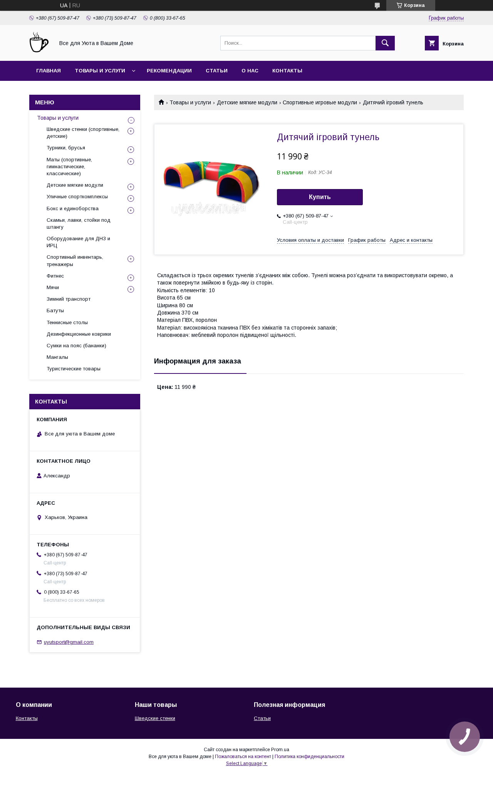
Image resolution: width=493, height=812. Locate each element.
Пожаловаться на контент (243, 756)
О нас (249, 71)
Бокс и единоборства (73, 208)
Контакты (287, 71)
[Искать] (385, 43)
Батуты (55, 310)
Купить (320, 197)
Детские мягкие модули (247, 102)
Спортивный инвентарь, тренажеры (75, 260)
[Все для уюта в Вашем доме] (39, 51)
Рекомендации (169, 71)
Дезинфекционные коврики (79, 334)
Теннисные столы (67, 322)
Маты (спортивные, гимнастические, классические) (69, 166)
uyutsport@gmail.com (69, 642)
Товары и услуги (100, 71)
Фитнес (55, 276)
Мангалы (57, 357)
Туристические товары (74, 369)
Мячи (53, 287)
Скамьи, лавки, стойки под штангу (79, 223)
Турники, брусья (66, 148)
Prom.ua (280, 749)
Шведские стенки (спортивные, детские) (83, 132)
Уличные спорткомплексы (77, 196)
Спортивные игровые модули (320, 102)
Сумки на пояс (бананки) (76, 345)
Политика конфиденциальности (309, 756)
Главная (48, 71)
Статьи (217, 71)
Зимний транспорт (69, 299)
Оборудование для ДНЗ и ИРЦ (78, 242)
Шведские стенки (155, 718)
